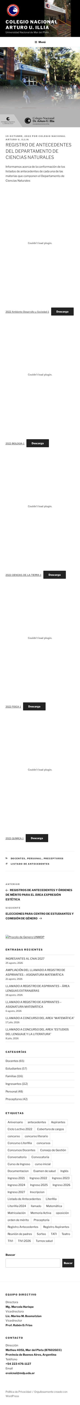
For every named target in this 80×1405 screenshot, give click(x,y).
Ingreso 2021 (16, 1178)
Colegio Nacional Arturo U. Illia (32, 24)
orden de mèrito (18, 1220)
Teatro (66, 1234)
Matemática (54, 1206)
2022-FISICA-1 (13, 706)
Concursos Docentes (21, 1150)
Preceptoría (41, 1220)
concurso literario (36, 1136)
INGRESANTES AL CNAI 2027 (25, 958)
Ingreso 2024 (16, 1185)
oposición (62, 1213)
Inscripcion (37, 1192)
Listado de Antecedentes (30, 864)
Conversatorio (17, 1157)
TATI (54, 1234)
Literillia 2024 (17, 1206)
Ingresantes (13, 1084)
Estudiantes (13, 1068)
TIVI (10, 1241)
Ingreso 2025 (39, 1185)
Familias (11, 1076)
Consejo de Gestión (53, 1150)
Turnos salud (44, 1241)
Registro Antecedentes (23, 1227)
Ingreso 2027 (16, 1192)
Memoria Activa (41, 1213)
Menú (42, 42)
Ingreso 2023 (61, 1178)
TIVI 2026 (24, 1241)
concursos (43, 1143)
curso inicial (43, 1164)
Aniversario (15, 1122)
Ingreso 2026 (61, 1185)
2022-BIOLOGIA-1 (15, 443)
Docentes (18, 858)
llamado (36, 1206)
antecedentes (37, 1122)
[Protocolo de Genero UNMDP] (25, 937)
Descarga (62, 311)
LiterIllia (51, 1199)
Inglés (64, 1171)
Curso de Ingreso (19, 1164)
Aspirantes (58, 1122)
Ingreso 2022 (38, 1178)
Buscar (10, 1255)
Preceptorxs (54, 858)
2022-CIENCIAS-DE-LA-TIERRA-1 (23, 575)
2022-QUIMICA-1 (15, 838)
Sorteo (41, 1234)
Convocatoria (40, 1157)
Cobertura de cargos (50, 1129)
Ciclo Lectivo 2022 (20, 1129)
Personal (34, 858)
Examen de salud (44, 1171)
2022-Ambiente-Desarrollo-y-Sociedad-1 (27, 311)
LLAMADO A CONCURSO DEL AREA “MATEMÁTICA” (40, 1018)
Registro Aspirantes (56, 1227)
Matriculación (17, 1213)
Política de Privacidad (18, 1391)
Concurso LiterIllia (20, 1143)
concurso (14, 1136)
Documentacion (18, 1171)
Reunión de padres (20, 1234)
